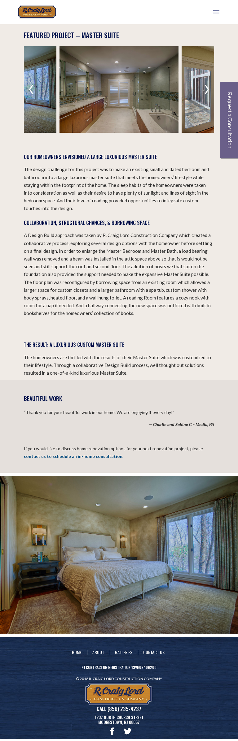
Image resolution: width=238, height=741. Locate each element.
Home (77, 652)
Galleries (123, 652)
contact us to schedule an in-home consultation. (73, 456)
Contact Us (154, 652)
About (98, 652)
